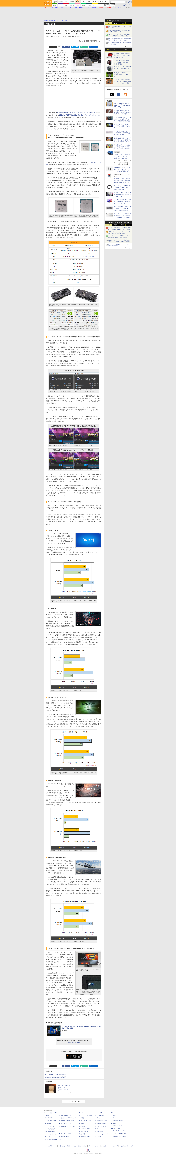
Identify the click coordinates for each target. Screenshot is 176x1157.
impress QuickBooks (118, 1120)
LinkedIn (95, 46)
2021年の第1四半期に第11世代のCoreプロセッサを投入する (79, 115)
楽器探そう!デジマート (86, 1118)
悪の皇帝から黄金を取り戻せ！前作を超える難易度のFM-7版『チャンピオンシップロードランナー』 (120, 40)
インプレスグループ (113, 1146)
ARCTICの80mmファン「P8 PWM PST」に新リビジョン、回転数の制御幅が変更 (122, 119)
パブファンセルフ (117, 1125)
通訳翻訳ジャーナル (102, 1120)
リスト (59, 46)
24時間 (115, 23)
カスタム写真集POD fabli (119, 1133)
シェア (67, 46)
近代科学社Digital (85, 1136)
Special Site (113, 50)
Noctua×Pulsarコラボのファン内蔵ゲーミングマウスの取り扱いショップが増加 (122, 112)
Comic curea (116, 1118)
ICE (112, 1113)
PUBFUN (113, 1123)
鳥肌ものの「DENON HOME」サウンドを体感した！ (122, 74)
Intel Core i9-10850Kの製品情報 (55, 1077)
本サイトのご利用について (50, 1146)
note (86, 46)
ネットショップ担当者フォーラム (69, 1118)
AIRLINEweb (100, 1115)
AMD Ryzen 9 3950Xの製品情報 (55, 1075)
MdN (96, 1129)
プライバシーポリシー (93, 1146)
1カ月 (129, 23)
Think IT (47, 1115)
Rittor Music (82, 1113)
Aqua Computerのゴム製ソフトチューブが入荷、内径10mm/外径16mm (122, 187)
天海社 (115, 1115)
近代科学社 (82, 1134)
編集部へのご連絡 (82, 1146)
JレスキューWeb (101, 1123)
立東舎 (82, 1123)
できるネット (48, 1136)
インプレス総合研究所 (50, 1120)
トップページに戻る (73, 1101)
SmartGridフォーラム (66, 1115)
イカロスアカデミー (102, 1126)
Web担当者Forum (49, 1118)
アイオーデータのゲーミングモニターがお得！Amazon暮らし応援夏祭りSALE (122, 201)
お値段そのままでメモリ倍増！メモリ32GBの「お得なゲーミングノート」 (122, 55)
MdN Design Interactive (103, 1134)
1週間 (122, 23)
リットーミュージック (86, 1115)
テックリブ (98, 1136)
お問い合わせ (61, 1146)
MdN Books (100, 1131)
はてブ (76, 46)
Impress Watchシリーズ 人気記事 (119, 222)
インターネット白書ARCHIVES (53, 1139)
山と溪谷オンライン (86, 1128)
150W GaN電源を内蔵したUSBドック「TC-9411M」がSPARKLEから (122, 105)
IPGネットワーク (115, 1128)
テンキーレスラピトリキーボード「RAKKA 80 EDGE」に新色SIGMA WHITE (122, 133)
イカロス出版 (98, 1113)
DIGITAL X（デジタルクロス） (68, 1126)
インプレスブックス (66, 1133)
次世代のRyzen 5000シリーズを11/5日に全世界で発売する (76, 112)
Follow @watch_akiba (73, 1042)
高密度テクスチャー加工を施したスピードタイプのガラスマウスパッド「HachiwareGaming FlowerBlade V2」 (122, 196)
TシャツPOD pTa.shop (119, 1130)
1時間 (108, 23)
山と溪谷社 (82, 1126)
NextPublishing (65, 1136)
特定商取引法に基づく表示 (126, 1146)
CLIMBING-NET (85, 1131)
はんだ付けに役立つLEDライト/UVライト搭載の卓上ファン (122, 126)
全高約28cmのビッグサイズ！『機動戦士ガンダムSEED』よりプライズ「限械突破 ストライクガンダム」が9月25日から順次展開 (120, 241)
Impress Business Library (67, 1120)
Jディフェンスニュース (103, 1118)
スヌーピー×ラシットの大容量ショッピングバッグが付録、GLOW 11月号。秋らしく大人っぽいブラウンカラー (120, 237)
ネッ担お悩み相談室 (50, 1129)
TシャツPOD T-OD (86, 1120)
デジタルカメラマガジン (51, 1134)
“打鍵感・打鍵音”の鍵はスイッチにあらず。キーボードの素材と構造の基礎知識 (122, 156)
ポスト (53, 46)
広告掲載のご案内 (71, 1146)
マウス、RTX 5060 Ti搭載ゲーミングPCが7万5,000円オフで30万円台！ (122, 62)
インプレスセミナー (66, 1123)
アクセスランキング (115, 21)
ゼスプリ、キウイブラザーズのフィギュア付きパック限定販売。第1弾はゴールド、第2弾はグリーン (120, 229)
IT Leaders (48, 1123)
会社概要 (103, 1146)
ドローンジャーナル (50, 1126)
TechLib (99, 1139)
